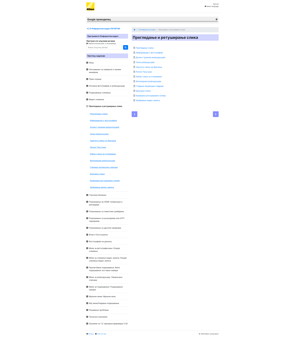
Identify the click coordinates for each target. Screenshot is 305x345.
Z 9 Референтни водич (147, 30)
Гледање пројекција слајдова (104, 167)
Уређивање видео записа (102, 187)
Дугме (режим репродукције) (104, 127)
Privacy (91, 334)
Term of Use (101, 334)
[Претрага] (125, 47)
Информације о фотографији (103, 120)
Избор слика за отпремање (103, 154)
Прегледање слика (99, 114)
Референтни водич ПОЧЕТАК (104, 28)
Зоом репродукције (99, 134)
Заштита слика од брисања (103, 140)
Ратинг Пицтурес (98, 147)
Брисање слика (97, 174)
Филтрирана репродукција (102, 160)
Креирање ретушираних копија (105, 180)
